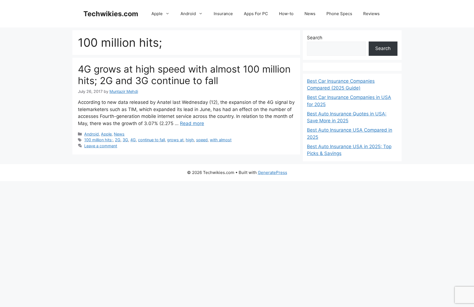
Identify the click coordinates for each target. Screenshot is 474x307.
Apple (157, 13)
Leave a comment (100, 145)
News (309, 13)
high (190, 139)
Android (188, 13)
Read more (192, 123)
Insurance (223, 13)
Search (314, 37)
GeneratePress (272, 172)
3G (125, 139)
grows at (175, 139)
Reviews (371, 13)
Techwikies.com (110, 14)
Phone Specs (339, 13)
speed (202, 139)
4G (133, 139)
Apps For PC (256, 13)
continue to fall (151, 139)
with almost (221, 139)
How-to (286, 13)
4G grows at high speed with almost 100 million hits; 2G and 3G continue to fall (184, 74)
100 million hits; (98, 139)
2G (117, 139)
